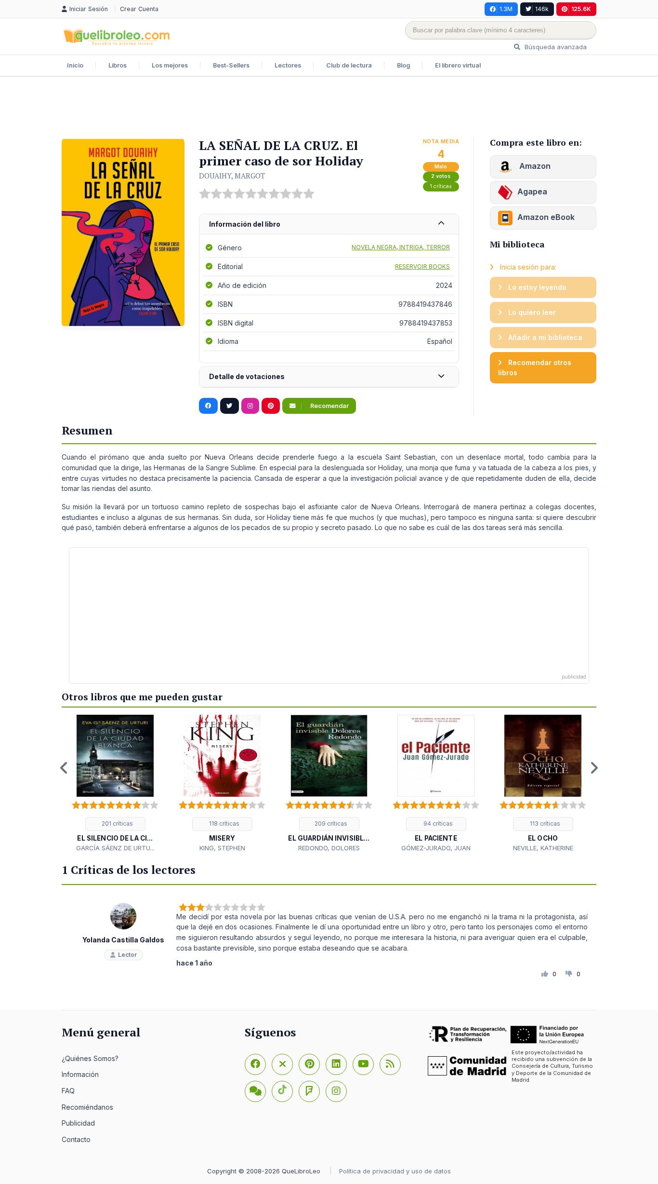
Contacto (76, 1139)
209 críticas (330, 823)
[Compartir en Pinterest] (271, 406)
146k (542, 9)
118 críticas (223, 823)
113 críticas (544, 823)
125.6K (581, 9)
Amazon (534, 166)
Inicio (75, 65)
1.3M (506, 9)
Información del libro (244, 224)
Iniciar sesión (89, 9)
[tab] (329, 224)
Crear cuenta (139, 9)
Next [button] (594, 768)
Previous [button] (64, 768)
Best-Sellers (231, 65)
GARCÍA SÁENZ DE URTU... (115, 848)
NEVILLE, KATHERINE (543, 848)
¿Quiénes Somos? (90, 1058)
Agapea (532, 191)
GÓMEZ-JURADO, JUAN (436, 848)
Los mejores (170, 65)
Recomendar (329, 405)
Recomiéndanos (87, 1107)
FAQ (68, 1091)
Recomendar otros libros (534, 367)
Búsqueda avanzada (555, 47)
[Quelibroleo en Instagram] (250, 406)
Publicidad (78, 1123)
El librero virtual (458, 65)
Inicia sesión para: (527, 267)
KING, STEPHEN (222, 848)
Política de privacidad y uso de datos (395, 1171)
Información (80, 1074)
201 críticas (116, 823)
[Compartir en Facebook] (208, 406)
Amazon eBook (546, 217)
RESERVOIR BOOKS (422, 266)
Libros (117, 65)
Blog (403, 65)
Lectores (288, 65)
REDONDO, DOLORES (329, 848)
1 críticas (441, 186)
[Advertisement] (329, 108)
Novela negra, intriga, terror (401, 247)
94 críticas (437, 823)
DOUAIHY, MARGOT (232, 175)
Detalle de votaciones (247, 376)
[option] (115, 784)
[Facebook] (255, 1064)
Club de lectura (349, 65)
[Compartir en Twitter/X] (229, 406)
